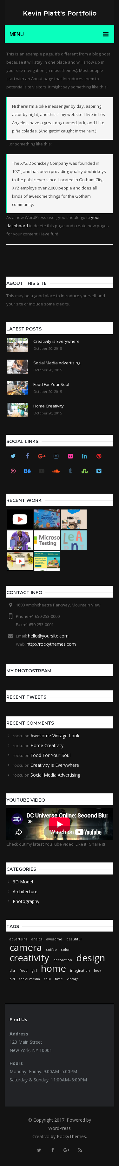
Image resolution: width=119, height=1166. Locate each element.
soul (47, 979)
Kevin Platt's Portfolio (59, 13)
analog (36, 939)
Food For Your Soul (50, 755)
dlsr (13, 970)
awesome (54, 939)
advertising (18, 939)
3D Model (23, 882)
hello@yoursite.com (48, 636)
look (97, 970)
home (53, 968)
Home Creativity (46, 745)
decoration (62, 960)
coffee (51, 949)
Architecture (25, 891)
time (59, 979)
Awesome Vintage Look (54, 736)
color (65, 949)
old (12, 979)
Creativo (41, 1136)
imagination (80, 970)
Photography (26, 901)
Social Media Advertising (55, 775)
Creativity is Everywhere (54, 765)
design (90, 957)
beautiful (74, 939)
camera (26, 947)
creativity (29, 957)
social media (29, 979)
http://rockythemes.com (51, 644)
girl (34, 970)
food (24, 970)
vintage (73, 979)
